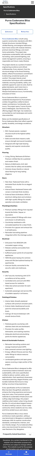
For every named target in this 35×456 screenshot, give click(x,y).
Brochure (9, 32)
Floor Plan (25, 32)
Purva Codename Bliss (10, 39)
